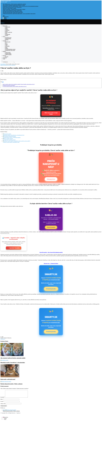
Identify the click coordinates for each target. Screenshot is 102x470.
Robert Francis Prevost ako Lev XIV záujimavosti (12, 7)
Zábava (6, 29)
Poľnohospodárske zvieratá (10, 49)
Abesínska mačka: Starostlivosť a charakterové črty (13, 135)
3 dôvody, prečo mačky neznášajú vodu (11, 142)
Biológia (6, 39)
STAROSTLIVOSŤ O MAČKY (9, 65)
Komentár (2, 397)
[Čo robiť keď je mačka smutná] (8, 138)
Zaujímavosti (7, 34)
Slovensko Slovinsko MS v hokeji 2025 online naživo (13, 12)
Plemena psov (7, 41)
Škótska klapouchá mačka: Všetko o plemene (11, 383)
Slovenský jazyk (8, 37)
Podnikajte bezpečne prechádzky (9, 85)
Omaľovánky (7, 26)
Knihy (6, 27)
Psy (6, 42)
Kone (6, 47)
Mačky (6, 43)
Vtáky (6, 44)
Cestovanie (7, 30)
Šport (6, 33)
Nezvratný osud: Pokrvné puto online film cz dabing (12, 11)
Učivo (4, 36)
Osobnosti (5, 57)
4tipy (4, 15)
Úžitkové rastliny (8, 54)
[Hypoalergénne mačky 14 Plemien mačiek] (9, 136)
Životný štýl (5, 25)
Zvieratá (4, 40)
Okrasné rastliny (8, 53)
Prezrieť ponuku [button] (51, 227)
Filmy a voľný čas (8, 32)
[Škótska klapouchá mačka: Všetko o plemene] (5, 381)
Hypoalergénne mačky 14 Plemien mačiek (11, 137)
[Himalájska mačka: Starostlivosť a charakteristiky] (4, 360)
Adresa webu (2, 403)
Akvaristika (7, 46)
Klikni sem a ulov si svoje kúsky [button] (51, 113)
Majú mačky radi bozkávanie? (7, 379)
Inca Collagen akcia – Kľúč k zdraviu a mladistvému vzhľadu (14, 4)
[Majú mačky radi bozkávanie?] (9, 376)
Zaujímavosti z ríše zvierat (10, 50)
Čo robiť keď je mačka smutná (9, 139)
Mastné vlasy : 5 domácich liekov (51, 263)
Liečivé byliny (8, 52)
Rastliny (4, 51)
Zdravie (6, 35)
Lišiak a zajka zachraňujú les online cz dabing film (12, 10)
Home (1, 64)
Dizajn (6, 31)
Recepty (4, 55)
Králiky (6, 48)
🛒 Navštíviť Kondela (14, 248)
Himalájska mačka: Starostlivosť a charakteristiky (12, 362)
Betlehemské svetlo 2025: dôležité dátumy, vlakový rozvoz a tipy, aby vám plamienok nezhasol (20, 6)
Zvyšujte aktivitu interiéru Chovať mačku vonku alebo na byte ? (15, 86)
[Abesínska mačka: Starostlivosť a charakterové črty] (7, 133)
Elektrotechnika (8, 38)
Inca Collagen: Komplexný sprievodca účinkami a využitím (14, 5)
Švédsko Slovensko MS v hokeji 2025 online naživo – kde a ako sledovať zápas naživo (19, 13)
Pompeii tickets (5, 16)
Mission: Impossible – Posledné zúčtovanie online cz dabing (14, 9)
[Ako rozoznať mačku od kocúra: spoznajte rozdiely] (11, 355)
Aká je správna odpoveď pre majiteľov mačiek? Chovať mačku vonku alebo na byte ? (19, 84)
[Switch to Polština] (5, 18)
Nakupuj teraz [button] (51, 179)
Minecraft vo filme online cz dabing (9, 8)
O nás (4, 58)
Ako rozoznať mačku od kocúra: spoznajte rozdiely (12, 358)
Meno (1, 399)
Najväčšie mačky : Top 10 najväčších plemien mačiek (51, 252)
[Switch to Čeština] (5, 17)
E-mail (2, 401)
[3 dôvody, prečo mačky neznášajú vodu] (16, 141)
